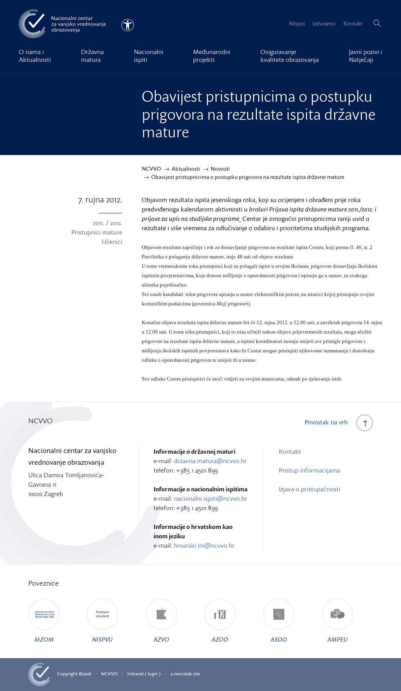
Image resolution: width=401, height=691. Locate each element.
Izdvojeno (324, 23)
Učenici (112, 241)
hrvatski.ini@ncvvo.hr (204, 545)
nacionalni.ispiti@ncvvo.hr (210, 498)
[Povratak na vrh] (364, 423)
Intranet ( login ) (144, 673)
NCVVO (109, 673)
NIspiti (297, 23)
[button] (377, 23)
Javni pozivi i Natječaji (365, 55)
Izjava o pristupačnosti (309, 489)
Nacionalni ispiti (148, 55)
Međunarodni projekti (211, 55)
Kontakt (353, 23)
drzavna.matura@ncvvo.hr (210, 460)
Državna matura (92, 55)
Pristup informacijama (309, 470)
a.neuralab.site (185, 673)
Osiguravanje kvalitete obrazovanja (289, 55)
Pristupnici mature (96, 232)
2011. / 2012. (107, 222)
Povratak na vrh (326, 422)
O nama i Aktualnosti (35, 55)
